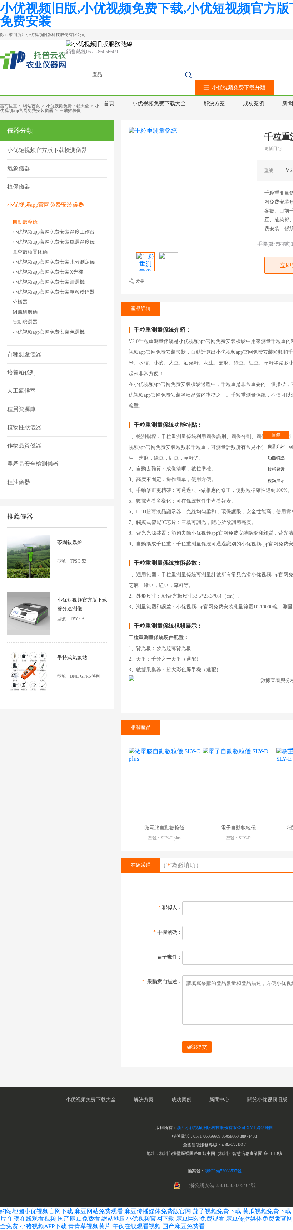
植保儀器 (18, 186)
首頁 (109, 103)
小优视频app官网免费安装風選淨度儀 (54, 242)
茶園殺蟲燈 (69, 542)
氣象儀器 (18, 168)
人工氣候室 (21, 391)
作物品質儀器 (24, 445)
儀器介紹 (276, 446)
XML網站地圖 (260, 1127)
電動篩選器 (25, 322)
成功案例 (253, 103)
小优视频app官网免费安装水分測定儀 (54, 262)
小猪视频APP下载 (43, 1226)
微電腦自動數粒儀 (164, 827)
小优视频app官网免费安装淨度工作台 (54, 232)
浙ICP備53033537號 (223, 1170)
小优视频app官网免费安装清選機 (49, 282)
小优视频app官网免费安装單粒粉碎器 (54, 292)
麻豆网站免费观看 (98, 1211)
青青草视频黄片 (89, 1226)
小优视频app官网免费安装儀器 (49, 108)
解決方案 (214, 103)
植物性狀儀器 (24, 427)
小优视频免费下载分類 (238, 87)
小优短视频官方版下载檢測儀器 (47, 150)
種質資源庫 (21, 409)
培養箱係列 (21, 372)
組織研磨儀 (25, 312)
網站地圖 (12, 1211)
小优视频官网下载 (48, 1211)
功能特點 (276, 457)
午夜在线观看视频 (32, 1218)
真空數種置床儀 (30, 252)
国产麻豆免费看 (79, 1218)
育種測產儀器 (24, 354)
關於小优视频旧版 (267, 1099)
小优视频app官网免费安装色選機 (49, 332)
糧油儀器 (18, 482)
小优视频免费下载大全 (159, 103)
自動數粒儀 (70, 110)
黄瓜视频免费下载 (267, 1211)
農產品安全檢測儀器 (33, 464)
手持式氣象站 (72, 657)
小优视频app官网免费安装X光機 (48, 272)
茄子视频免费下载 (217, 1211)
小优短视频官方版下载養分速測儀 (82, 604)
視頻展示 (276, 480)
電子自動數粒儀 (238, 827)
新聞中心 (219, 1099)
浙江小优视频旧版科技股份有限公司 (211, 1127)
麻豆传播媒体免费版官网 (157, 1211)
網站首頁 (31, 105)
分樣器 (20, 302)
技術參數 (276, 469)
